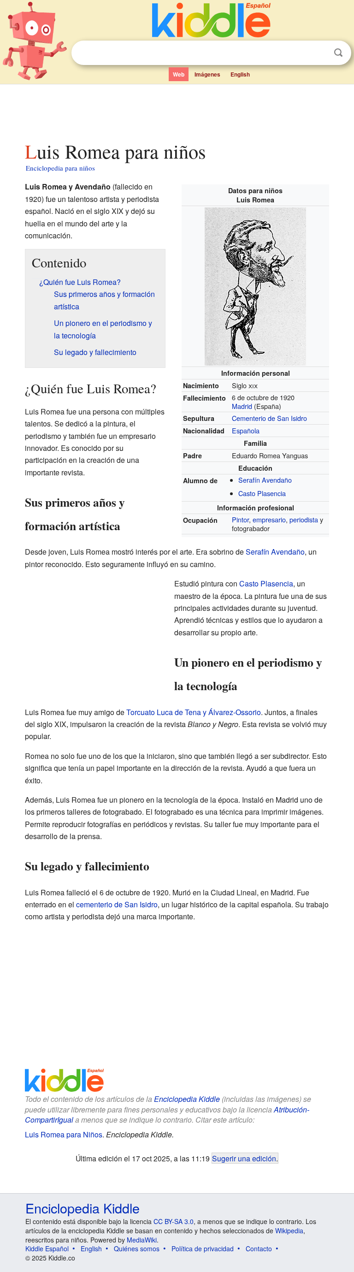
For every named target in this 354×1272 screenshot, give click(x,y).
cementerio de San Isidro (117, 904)
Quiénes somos (136, 1248)
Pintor (240, 519)
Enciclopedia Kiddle (187, 1099)
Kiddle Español (47, 1248)
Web (178, 74)
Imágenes (207, 74)
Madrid (242, 406)
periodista (303, 519)
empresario (269, 519)
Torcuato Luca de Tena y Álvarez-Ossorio (193, 712)
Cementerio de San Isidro (269, 418)
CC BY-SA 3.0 (173, 1221)
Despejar (319, 53)
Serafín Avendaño (265, 480)
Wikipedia (289, 1230)
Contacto (259, 1248)
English (240, 74)
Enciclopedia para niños (60, 167)
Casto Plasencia (262, 493)
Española (246, 430)
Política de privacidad (202, 1248)
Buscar (338, 52)
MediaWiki (142, 1239)
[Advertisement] (177, 110)
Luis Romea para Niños (63, 1134)
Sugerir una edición (244, 1158)
